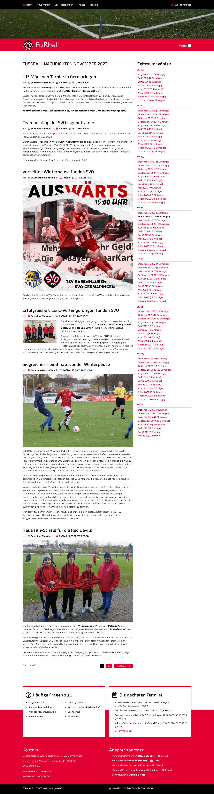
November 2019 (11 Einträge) (153, 413)
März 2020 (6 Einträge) (150, 392)
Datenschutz (44, 776)
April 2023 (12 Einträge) (150, 242)
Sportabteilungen (64, 4)
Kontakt (94, 4)
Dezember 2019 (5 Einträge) (153, 409)
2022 (140, 259)
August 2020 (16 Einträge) (152, 373)
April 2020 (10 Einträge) (150, 388)
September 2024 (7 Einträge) (153, 173)
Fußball (47, 44)
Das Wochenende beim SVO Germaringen (138, 715)
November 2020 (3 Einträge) (153, 362)
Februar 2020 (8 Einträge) (152, 395)
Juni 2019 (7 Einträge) (149, 432)
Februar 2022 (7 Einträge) (152, 301)
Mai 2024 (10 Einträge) (150, 187)
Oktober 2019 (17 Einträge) (152, 417)
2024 (140, 157)
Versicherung (35, 716)
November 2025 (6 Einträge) (153, 114)
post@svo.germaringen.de (37, 771)
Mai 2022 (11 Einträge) (149, 290)
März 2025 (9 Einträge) (150, 144)
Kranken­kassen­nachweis (42, 711)
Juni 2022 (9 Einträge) (150, 286)
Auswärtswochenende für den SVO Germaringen (142, 702)
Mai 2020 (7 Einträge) (149, 384)
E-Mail (164, 755)
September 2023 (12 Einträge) (154, 224)
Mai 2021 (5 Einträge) (149, 333)
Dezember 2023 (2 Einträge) (153, 212)
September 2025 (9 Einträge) (153, 121)
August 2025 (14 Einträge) (152, 125)
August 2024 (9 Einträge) (151, 176)
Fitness (81, 4)
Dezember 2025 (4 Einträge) (153, 110)
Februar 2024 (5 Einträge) (152, 198)
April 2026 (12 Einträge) (150, 89)
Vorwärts (123, 665)
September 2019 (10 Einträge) (154, 420)
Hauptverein (43, 4)
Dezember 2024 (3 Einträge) (153, 161)
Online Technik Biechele (137, 788)
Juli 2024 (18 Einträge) (150, 180)
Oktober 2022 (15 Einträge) (152, 271)
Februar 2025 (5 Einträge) (152, 147)
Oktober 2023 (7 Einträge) (152, 220)
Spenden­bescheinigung (41, 707)
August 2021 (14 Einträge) (152, 322)
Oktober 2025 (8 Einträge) (152, 118)
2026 (140, 70)
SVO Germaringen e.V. (50, 788)
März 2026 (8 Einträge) (150, 93)
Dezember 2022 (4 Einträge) (153, 263)
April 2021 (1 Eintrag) (149, 337)
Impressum (29, 776)
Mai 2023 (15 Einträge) (150, 238)
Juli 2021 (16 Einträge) (149, 326)
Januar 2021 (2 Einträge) (151, 348)
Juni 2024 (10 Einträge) (150, 184)
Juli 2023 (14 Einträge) (150, 231)
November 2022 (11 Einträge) (153, 267)
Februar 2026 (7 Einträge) (152, 96)
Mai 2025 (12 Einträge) (150, 136)
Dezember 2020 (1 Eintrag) (152, 358)
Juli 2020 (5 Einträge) (149, 377)
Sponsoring (74, 711)
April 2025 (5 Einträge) (150, 140)
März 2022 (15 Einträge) (150, 297)
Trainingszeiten (76, 702)
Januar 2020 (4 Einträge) (151, 399)
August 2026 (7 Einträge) (151, 74)
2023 (140, 208)
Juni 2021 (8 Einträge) (149, 329)
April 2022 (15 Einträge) (150, 293)
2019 (140, 405)
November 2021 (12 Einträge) (153, 311)
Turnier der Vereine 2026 (128, 710)
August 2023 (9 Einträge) (151, 227)
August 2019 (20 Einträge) (152, 424)
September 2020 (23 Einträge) (154, 369)
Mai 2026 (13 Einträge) (150, 85)
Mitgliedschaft (36, 702)
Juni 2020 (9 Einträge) (150, 380)
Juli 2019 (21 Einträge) (149, 428)
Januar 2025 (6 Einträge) (151, 151)
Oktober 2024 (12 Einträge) (152, 169)
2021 (140, 306)
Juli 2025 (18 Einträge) (150, 129)
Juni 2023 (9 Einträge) (150, 235)
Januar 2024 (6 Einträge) (151, 202)
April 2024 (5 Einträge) (150, 191)
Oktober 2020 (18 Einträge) (152, 366)
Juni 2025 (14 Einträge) (150, 133)
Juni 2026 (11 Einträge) (150, 81)
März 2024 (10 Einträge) (151, 195)
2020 (140, 354)
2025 (140, 106)
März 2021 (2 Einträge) (150, 341)
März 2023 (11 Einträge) (150, 246)
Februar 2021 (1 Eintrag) (151, 344)
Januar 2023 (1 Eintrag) (150, 253)
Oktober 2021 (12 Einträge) (152, 315)
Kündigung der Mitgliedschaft (84, 707)
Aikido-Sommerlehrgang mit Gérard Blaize (138, 723)
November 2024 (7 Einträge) (153, 165)
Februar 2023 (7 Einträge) (152, 250)
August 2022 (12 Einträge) (152, 278)
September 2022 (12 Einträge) (154, 275)
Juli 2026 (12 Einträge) (150, 78)
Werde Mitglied (183, 4)
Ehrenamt (73, 716)
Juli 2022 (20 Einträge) (150, 282)
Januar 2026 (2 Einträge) (151, 100)
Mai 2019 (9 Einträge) (149, 435)
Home (29, 4)
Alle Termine (123, 731)
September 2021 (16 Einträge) (154, 318)
